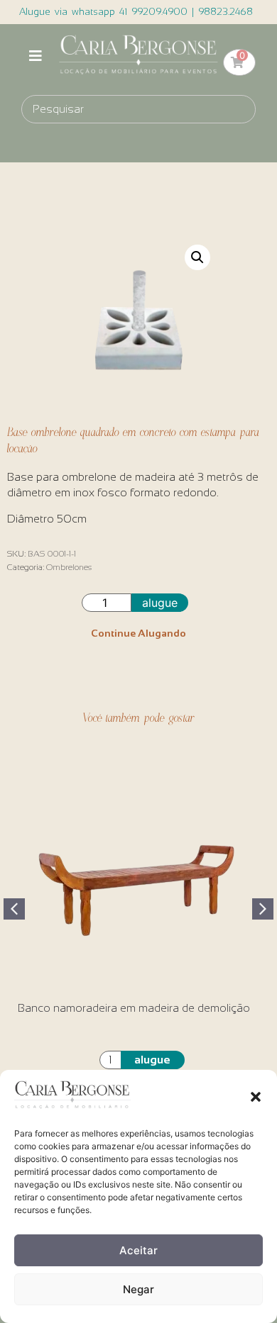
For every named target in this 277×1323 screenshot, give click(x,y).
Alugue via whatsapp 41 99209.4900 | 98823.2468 (136, 11)
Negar (138, 1289)
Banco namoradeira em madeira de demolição (134, 1008)
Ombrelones (69, 567)
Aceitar (138, 1250)
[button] (256, 1097)
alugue (160, 603)
